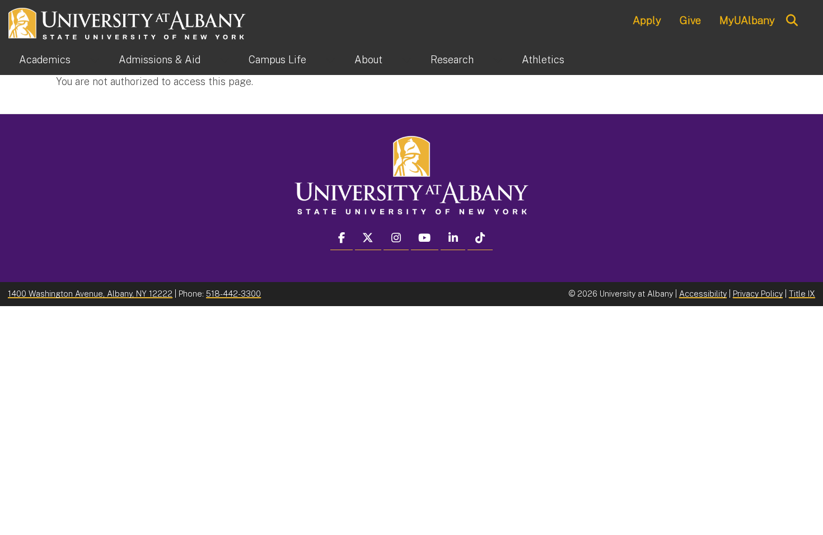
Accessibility (703, 293)
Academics (45, 59)
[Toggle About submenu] (406, 59)
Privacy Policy (758, 293)
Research (452, 59)
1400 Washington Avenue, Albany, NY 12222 (90, 293)
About (368, 59)
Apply (647, 20)
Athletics (543, 59)
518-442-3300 (233, 293)
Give (690, 20)
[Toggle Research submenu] (497, 59)
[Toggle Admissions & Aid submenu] (224, 59)
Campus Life (277, 59)
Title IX (802, 293)
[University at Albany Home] (127, 22)
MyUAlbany (747, 20)
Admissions (159, 59)
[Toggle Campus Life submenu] (330, 59)
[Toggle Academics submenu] (94, 59)
